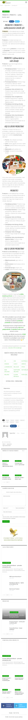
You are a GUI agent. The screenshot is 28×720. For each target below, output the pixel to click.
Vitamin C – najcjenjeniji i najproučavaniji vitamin (7, 444)
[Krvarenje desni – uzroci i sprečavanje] (20, 458)
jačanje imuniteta (17, 420)
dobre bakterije (7, 420)
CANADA (6, 364)
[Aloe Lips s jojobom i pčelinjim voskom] (7, 687)
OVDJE (24, 334)
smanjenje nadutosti (12, 422)
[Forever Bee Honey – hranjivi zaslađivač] (5, 629)
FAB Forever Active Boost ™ (15, 576)
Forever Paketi (5, 675)
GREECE (23, 364)
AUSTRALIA (24, 361)
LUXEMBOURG (8, 367)
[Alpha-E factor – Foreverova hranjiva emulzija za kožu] (20, 687)
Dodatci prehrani (12, 420)
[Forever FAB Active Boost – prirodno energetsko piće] (14, 557)
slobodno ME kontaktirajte (15, 348)
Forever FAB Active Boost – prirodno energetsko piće (14, 616)
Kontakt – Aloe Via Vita (14, 712)
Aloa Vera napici (6, 562)
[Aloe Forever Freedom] (5, 590)
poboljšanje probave (22, 420)
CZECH (15, 364)
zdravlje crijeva (17, 422)
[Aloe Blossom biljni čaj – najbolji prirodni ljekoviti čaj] (5, 584)
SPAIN (23, 367)
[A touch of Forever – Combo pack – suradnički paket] (5, 623)
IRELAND (6, 374)
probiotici (7, 422)
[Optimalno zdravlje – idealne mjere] (20, 472)
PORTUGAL (24, 374)
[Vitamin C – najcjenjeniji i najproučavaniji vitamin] (7, 458)
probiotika (7, 322)
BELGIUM (16, 367)
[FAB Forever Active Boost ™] (5, 578)
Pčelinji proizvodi (19, 675)
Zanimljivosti (6, 11)
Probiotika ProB (15, 329)
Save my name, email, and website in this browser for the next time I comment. (14, 517)
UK (5, 361)
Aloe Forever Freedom (14, 589)
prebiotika (19, 320)
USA (15, 361)
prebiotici (4, 422)
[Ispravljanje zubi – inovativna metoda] (7, 472)
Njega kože (5, 689)
